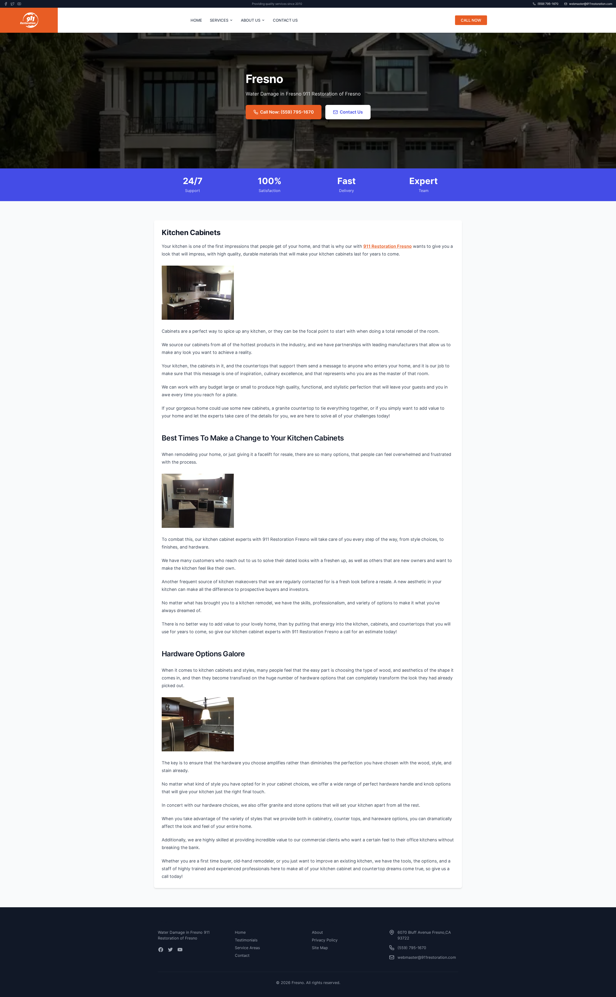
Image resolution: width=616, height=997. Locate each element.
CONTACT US (285, 20)
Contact (242, 955)
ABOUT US (250, 20)
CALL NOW (471, 20)
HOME (196, 20)
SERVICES (219, 20)
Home (240, 932)
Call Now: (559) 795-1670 (287, 112)
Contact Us (351, 112)
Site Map (320, 947)
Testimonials (246, 940)
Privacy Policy (325, 940)
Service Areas (247, 947)
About (317, 932)
